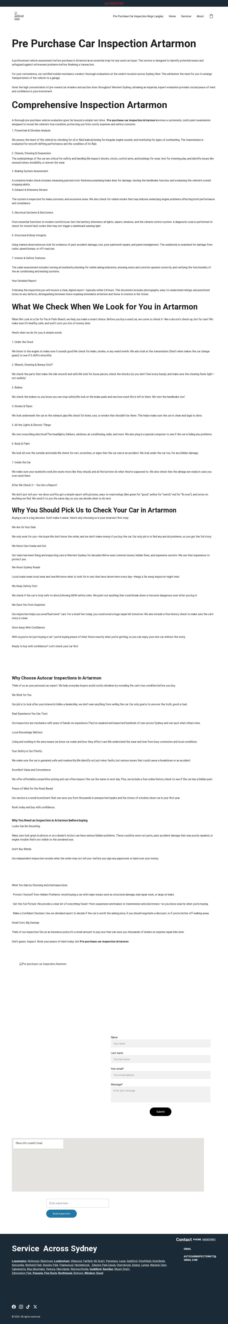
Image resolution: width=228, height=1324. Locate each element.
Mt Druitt (99, 1261)
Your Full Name (55, 1196)
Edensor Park (99, 1265)
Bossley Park (50, 1265)
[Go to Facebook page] (14, 1307)
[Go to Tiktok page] (28, 1307)
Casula (112, 1265)
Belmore (78, 1273)
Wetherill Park (33, 1265)
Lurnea (145, 1265)
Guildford (132, 1261)
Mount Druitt (122, 1269)
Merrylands (62, 1269)
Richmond (33, 1261)
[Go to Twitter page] (35, 1307)
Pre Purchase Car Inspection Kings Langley (138, 16)
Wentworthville (79, 1269)
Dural (99, 1273)
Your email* (117, 1068)
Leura (122, 1261)
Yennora (50, 1269)
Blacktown (46, 1261)
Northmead (65, 1273)
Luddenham (61, 1261)
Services (186, 16)
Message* (117, 1084)
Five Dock (50, 1273)
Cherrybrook (124, 1265)
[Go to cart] (211, 16)
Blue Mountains (36, 1269)
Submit (160, 1111)
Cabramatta (19, 1269)
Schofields (158, 1261)
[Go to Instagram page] (21, 1307)
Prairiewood (66, 1265)
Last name (117, 1053)
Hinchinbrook (81, 1265)
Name (114, 1037)
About (200, 16)
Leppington (19, 1261)
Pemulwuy (112, 1261)
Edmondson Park (22, 1273)
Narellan (108, 1269)
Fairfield (87, 1261)
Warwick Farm (158, 1265)
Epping (135, 1265)
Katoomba (18, 1265)
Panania (38, 1273)
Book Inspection (61, 1213)
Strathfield (145, 1261)
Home (172, 16)
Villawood (76, 1261)
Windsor (89, 1273)
